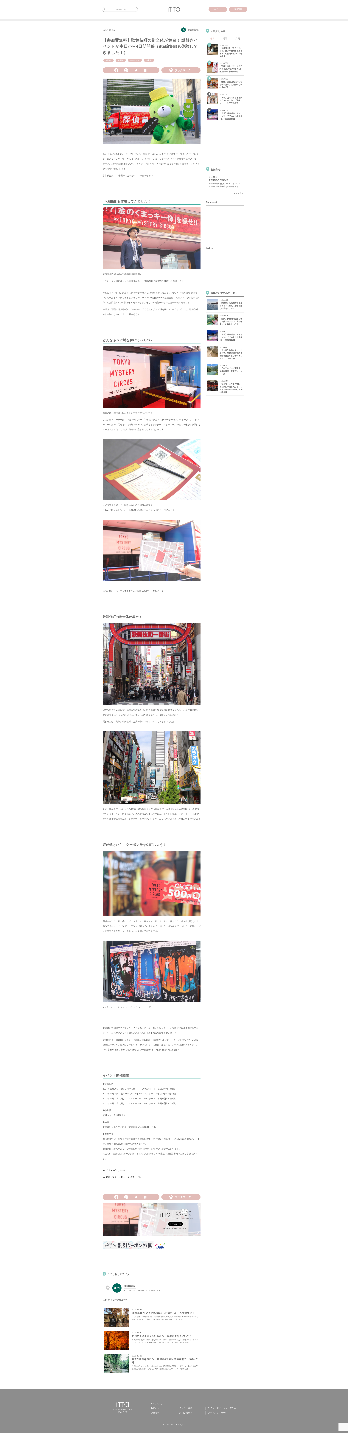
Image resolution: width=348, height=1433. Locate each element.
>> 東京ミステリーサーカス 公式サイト (122, 1177)
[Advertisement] (152, 1261)
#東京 (149, 60)
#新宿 (108, 60)
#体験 (120, 60)
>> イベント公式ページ (114, 1170)
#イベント (134, 60)
